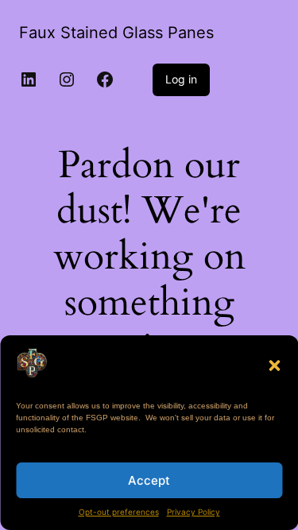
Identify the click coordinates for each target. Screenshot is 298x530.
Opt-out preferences (119, 511)
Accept (149, 480)
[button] (274, 365)
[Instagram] (66, 79)
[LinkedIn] (28, 79)
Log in (181, 79)
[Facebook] (104, 79)
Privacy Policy (193, 511)
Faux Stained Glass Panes (116, 32)
